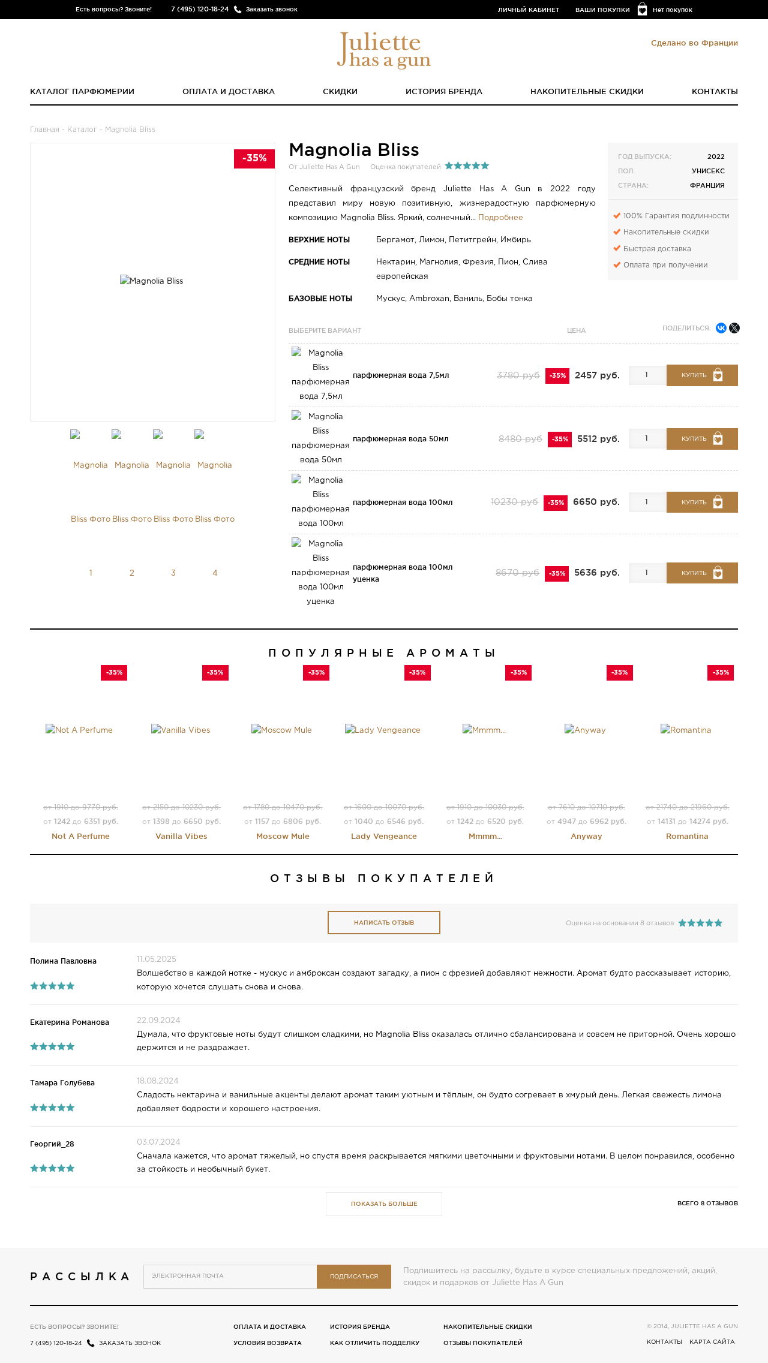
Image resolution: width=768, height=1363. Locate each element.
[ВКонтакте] (721, 328)
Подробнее (500, 218)
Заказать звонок (272, 9)
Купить (694, 375)
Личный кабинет (528, 10)
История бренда (444, 91)
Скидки (340, 91)
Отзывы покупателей (483, 1343)
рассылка (82, 1276)
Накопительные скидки (587, 91)
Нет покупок (672, 10)
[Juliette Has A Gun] (384, 50)
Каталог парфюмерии (82, 91)
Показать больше (384, 1203)
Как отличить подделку (374, 1343)
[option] (91, 515)
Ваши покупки (602, 10)
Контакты (715, 91)
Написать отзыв (384, 922)
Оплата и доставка (228, 91)
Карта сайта (712, 1342)
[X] (734, 328)
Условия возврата (267, 1343)
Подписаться (354, 1277)
